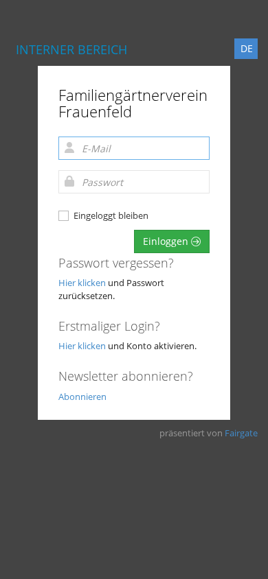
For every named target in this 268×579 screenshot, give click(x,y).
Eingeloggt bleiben (111, 215)
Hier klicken (82, 282)
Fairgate (241, 433)
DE (247, 48)
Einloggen (167, 241)
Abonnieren (82, 396)
